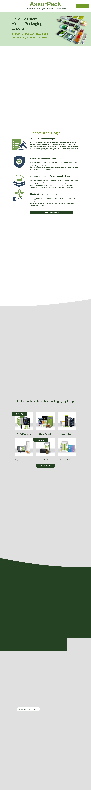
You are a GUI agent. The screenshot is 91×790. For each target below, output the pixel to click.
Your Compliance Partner (30, 8)
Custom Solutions (41, 8)
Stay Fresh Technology (41, 439)
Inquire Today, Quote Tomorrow (28, 709)
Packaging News (45, 9)
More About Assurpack (52, 212)
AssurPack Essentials (61, 8)
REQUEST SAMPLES (82, 6)
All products (45, 465)
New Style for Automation (19, 414)
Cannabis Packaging (51, 8)
